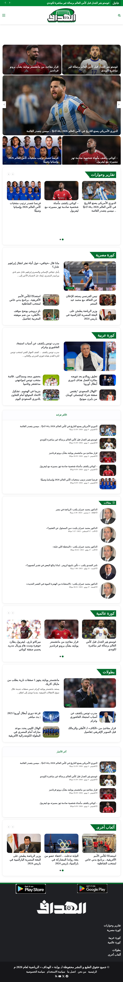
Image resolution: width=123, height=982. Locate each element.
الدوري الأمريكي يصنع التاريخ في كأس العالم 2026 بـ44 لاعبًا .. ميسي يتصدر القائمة (99, 207)
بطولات (109, 672)
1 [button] (63, 239)
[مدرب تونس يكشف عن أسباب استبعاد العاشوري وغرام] (107, 717)
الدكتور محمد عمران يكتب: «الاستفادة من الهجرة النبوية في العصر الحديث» (61, 584)
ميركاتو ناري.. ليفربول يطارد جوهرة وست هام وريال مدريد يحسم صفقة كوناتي (24, 645)
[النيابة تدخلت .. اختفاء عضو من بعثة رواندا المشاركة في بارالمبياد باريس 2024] (61, 843)
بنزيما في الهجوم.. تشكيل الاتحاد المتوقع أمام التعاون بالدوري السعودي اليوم (25, 395)
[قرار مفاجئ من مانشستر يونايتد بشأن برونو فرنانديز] (108, 457)
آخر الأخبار (61, 751)
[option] (61, 105)
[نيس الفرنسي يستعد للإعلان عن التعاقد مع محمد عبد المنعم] (107, 300)
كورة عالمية (105, 613)
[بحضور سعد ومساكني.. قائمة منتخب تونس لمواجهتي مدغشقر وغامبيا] (51, 380)
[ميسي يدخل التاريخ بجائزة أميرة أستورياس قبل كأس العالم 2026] (62, 105)
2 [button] (60, 239)
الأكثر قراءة (61, 415)
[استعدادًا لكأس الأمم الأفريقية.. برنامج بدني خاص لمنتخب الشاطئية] (51, 300)
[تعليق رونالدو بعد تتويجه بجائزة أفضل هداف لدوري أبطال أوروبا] (107, 380)
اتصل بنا (71, 971)
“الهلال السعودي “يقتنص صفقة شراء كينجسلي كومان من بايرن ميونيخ (81, 395)
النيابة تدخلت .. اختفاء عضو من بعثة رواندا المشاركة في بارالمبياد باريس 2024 (61, 859)
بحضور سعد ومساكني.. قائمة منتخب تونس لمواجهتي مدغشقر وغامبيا (24, 380)
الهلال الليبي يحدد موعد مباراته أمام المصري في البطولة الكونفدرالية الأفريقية (24, 732)
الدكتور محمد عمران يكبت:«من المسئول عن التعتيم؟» (71, 528)
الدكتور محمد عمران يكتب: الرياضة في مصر (76, 509)
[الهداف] (61, 15)
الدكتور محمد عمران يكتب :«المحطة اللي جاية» (75, 547)
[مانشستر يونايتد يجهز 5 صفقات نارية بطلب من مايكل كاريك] (91, 60)
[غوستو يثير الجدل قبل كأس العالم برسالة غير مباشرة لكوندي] (108, 443)
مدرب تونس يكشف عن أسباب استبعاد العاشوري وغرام (83, 717)
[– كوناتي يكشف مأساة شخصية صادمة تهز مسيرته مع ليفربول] (61, 190)
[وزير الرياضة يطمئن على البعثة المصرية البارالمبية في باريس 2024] (107, 314)
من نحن (82, 971)
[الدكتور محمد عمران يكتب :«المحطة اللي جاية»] (108, 553)
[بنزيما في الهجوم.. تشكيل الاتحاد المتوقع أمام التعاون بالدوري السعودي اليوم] (51, 395)
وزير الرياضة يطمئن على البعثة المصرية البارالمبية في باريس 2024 (81, 314)
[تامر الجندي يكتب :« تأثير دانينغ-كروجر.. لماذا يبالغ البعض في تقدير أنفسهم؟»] (108, 572)
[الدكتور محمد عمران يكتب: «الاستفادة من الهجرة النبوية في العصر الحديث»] (108, 590)
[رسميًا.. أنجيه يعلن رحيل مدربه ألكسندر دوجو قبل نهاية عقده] (32, 151)
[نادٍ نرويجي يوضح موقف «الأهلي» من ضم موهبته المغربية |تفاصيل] (51, 314)
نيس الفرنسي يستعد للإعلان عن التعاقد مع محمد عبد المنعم (81, 300)
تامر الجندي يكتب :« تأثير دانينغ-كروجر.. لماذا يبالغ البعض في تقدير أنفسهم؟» (61, 565)
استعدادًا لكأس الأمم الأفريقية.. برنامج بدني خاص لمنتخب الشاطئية (24, 300)
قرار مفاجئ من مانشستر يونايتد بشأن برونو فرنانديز (82, 2)
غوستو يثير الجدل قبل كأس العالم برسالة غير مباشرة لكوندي (68, 439)
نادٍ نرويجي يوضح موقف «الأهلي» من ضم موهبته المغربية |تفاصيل (27, 314)
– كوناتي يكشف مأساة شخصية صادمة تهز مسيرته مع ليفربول (61, 207)
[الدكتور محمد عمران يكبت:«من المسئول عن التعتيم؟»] (108, 534)
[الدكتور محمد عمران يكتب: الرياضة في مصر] (108, 516)
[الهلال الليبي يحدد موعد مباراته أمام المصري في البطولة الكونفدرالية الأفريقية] (51, 732)
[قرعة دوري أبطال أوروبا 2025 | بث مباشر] (51, 717)
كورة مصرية (105, 255)
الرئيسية (92, 971)
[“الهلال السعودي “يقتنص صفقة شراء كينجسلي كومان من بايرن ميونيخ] (107, 395)
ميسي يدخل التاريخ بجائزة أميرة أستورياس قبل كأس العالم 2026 (82, 131)
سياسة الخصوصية (35, 971)
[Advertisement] (61, 34)
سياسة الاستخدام (56, 971)
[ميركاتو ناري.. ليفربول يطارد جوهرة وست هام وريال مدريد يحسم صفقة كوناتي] (32, 60)
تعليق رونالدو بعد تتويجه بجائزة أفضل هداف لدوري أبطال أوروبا (82, 380)
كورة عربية (106, 335)
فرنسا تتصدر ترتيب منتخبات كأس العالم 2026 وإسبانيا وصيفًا (25, 207)
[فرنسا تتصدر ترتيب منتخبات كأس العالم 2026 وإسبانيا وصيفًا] (24, 190)
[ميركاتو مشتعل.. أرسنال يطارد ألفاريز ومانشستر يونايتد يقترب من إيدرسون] (91, 151)
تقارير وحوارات (103, 175)
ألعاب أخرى (105, 827)
